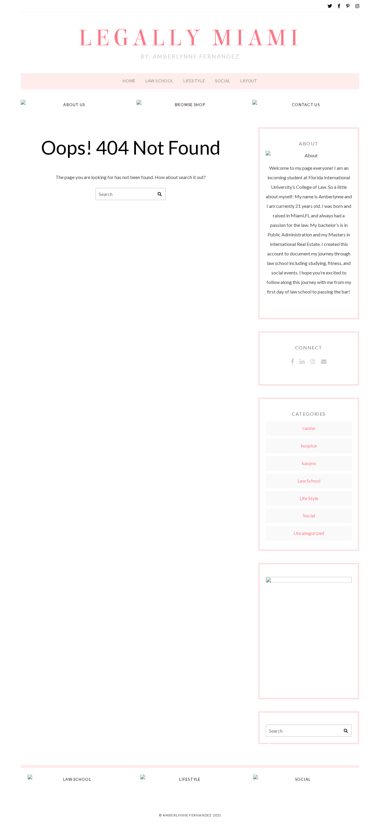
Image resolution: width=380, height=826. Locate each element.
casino (308, 428)
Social (222, 80)
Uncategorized (309, 533)
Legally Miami (190, 38)
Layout (248, 80)
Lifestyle (194, 80)
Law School (159, 80)
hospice (309, 445)
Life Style (309, 498)
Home (129, 80)
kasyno (309, 463)
